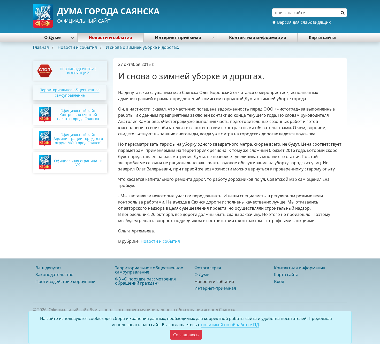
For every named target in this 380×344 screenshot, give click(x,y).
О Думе (52, 37)
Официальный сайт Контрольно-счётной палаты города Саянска (78, 114)
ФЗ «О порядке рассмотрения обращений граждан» (145, 281)
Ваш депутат (48, 268)
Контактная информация (257, 37)
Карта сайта (322, 37)
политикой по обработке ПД (230, 324)
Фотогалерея (207, 268)
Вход (279, 281)
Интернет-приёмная (178, 37)
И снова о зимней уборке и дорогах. (142, 47)
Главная (41, 47)
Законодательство (54, 274)
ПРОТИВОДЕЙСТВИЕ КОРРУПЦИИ (78, 70)
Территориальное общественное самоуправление (149, 270)
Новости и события (110, 37)
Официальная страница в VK (78, 162)
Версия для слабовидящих (303, 22)
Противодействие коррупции (65, 281)
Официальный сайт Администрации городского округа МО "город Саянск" (78, 138)
